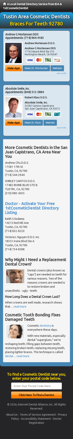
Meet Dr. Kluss (33, 122)
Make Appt (14, 68)
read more (20, 306)
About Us (12, 414)
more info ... (62, 73)
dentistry (45, 325)
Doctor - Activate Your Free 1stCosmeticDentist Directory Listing (32, 208)
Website (57, 68)
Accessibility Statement (36, 418)
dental (9, 356)
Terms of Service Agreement (38, 414)
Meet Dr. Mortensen (36, 68)
